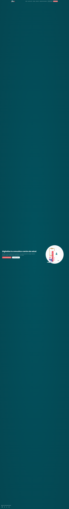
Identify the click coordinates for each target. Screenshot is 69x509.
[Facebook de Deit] (2, 507)
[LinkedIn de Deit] (9, 507)
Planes (34, 1)
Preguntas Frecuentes (43, 1)
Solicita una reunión (6, 257)
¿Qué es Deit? (30, 1)
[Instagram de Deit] (4, 507)
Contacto (37, 1)
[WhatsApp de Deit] (7, 507)
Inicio (26, 1)
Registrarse (55, 1)
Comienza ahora (16, 257)
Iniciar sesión (50, 1)
